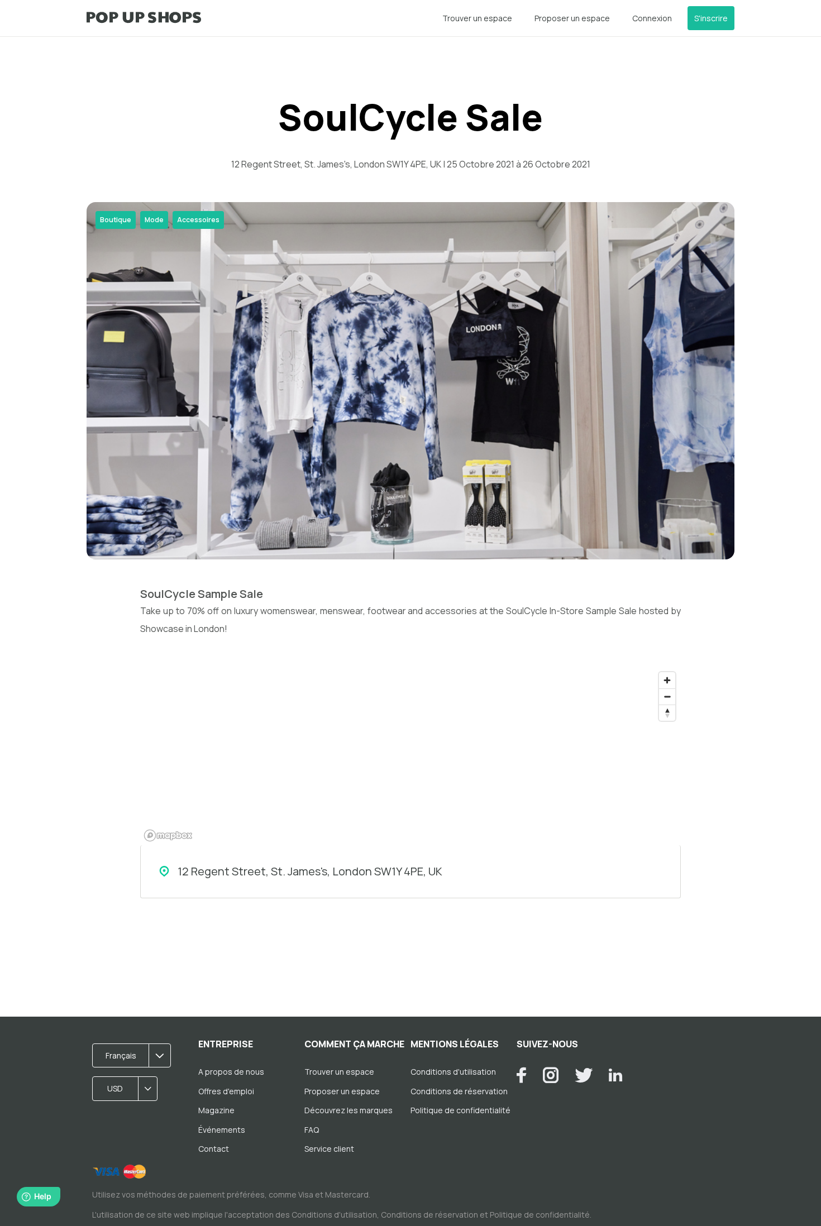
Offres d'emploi (226, 1091)
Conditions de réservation (459, 1091)
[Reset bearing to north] (667, 713)
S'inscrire (711, 18)
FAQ (311, 1129)
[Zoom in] (667, 680)
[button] (135, 1055)
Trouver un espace (477, 18)
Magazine (216, 1110)
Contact (213, 1148)
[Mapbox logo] (168, 835)
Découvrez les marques (348, 1110)
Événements (221, 1129)
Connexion (652, 18)
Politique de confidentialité (460, 1110)
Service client (329, 1148)
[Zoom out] (667, 696)
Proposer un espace (572, 18)
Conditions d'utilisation (453, 1071)
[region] (410, 756)
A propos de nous (231, 1071)
